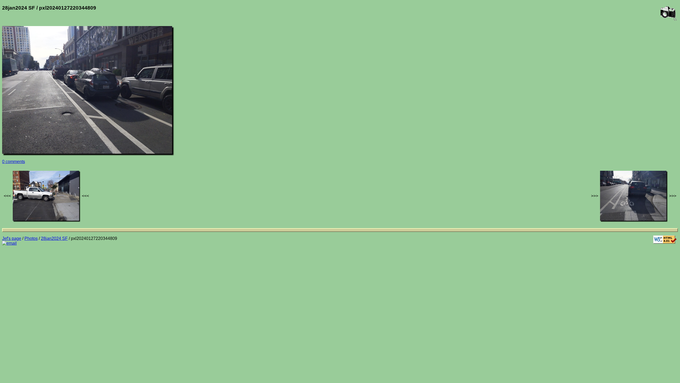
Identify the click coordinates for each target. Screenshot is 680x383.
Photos (31, 238)
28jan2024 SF (54, 238)
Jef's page (11, 238)
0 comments (13, 161)
